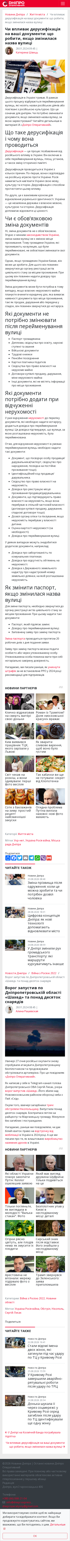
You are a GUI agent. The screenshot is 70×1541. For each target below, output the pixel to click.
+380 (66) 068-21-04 (14, 1498)
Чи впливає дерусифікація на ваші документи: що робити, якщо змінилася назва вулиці (35, 1444)
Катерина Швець (27, 52)
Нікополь (58, 1308)
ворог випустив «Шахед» (21, 1091)
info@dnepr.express (18, 1502)
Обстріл (45, 1308)
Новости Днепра (16, 973)
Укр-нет (19, 840)
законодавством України (42, 235)
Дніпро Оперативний (36, 125)
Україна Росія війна (37, 840)
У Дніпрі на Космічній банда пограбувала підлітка (32, 1434)
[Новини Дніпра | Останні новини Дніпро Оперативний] (13, 3)
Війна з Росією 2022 (43, 973)
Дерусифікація (14, 151)
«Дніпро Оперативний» (20, 1076)
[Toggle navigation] (62, 3)
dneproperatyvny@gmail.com (20, 1506)
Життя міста (37, 14)
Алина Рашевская (27, 1011)
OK (35, 1536)
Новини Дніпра (15, 14)
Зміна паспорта (15, 638)
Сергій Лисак (13, 1312)
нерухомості (36, 418)
